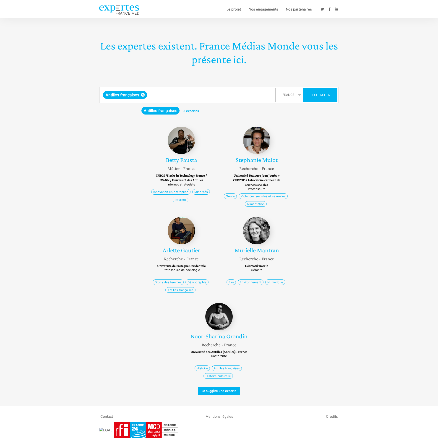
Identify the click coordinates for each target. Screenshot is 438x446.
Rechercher (320, 95)
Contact (106, 416)
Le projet (234, 9)
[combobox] (188, 95)
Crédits (332, 416)
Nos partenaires (299, 9)
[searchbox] (194, 95)
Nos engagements (263, 9)
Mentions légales (219, 416)
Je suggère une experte (219, 391)
